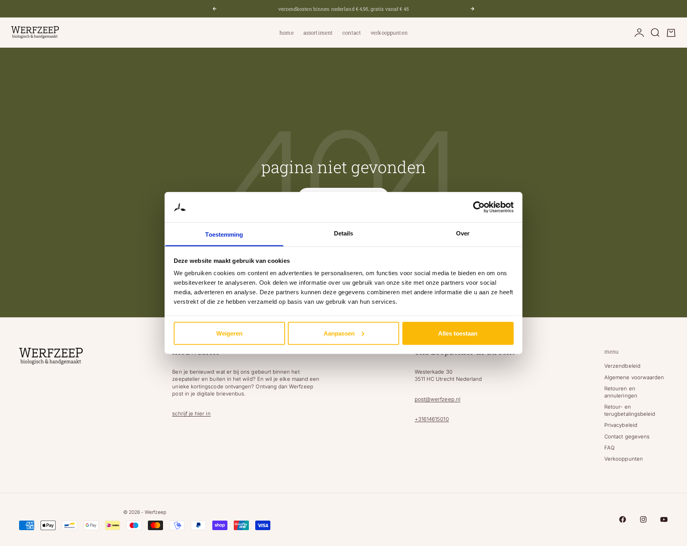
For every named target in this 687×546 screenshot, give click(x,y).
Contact (351, 32)
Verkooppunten (389, 32)
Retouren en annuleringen (620, 392)
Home (286, 32)
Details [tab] (343, 233)
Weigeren (229, 333)
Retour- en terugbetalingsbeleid (629, 410)
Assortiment (318, 32)
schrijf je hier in (191, 413)
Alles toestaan (457, 333)
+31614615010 (432, 419)
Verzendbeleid (622, 366)
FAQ (609, 447)
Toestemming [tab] (224, 234)
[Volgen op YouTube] (664, 519)
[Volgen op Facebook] (623, 519)
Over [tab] (463, 233)
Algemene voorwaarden (634, 377)
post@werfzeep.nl (437, 399)
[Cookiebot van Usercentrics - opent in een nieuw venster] (479, 207)
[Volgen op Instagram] (643, 519)
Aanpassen (339, 333)
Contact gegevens (627, 436)
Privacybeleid (620, 425)
